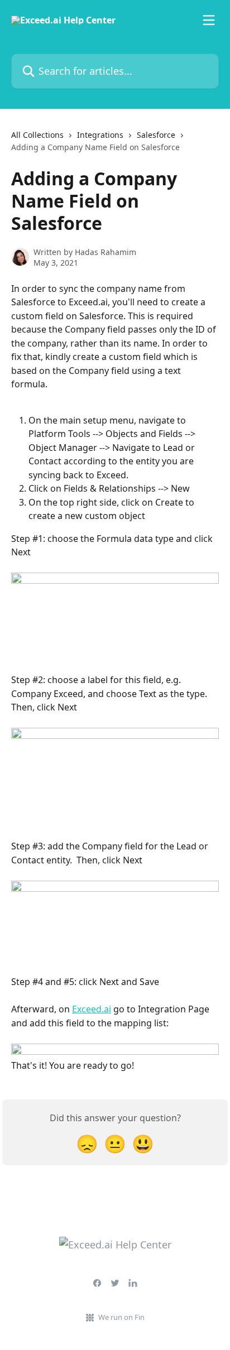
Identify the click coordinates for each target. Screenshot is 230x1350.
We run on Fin (121, 1317)
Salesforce (156, 134)
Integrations (100, 134)
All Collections (37, 134)
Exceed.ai (91, 1009)
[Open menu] (209, 20)
